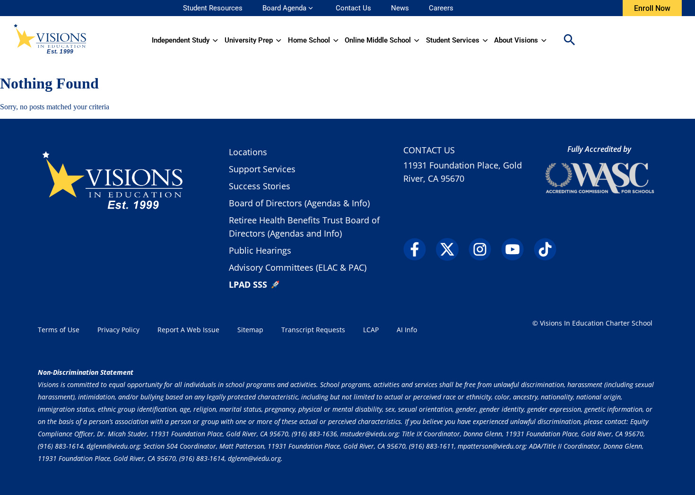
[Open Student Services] (485, 40)
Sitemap (250, 329)
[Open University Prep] (278, 40)
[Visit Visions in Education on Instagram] (484, 249)
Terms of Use (58, 329)
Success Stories (259, 186)
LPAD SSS (248, 284)
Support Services (262, 169)
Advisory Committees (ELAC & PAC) (297, 267)
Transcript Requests (313, 329)
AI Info (407, 329)
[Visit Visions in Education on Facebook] (418, 249)
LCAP (371, 329)
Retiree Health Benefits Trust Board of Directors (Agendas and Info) (304, 226)
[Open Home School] (335, 40)
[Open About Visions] (543, 40)
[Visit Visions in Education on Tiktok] (549, 249)
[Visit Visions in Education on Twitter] (451, 249)
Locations (248, 152)
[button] (569, 40)
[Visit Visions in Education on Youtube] (516, 249)
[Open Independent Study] (215, 40)
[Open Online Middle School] (416, 40)
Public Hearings (260, 250)
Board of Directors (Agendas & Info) (299, 203)
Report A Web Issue (188, 329)
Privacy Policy (118, 329)
